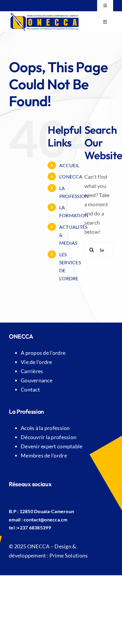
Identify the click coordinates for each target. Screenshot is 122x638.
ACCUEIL (69, 165)
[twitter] (24, 494)
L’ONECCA (70, 176)
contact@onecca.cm (46, 519)
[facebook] (12, 494)
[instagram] (36, 494)
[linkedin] (48, 494)
